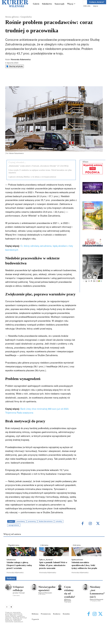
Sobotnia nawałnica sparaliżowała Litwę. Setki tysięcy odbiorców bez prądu (84, 565)
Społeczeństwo (77, 560)
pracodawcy (21, 521)
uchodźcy (59, 521)
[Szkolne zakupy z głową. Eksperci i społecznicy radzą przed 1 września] (21, 551)
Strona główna (12, 17)
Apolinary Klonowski (67, 600)
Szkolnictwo (11, 560)
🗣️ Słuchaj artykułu (14, 66)
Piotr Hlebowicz (43, 575)
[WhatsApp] (38, 79)
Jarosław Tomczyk (19, 593)
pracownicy (32, 521)
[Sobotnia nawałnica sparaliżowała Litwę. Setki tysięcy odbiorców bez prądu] (86, 551)
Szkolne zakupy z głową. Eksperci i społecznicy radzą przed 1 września (19, 565)
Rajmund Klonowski (60, 575)
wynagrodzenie (13, 525)
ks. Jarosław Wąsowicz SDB (22, 575)
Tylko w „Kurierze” (46, 560)
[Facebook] (26, 79)
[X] (32, 79)
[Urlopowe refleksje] (8, 587)
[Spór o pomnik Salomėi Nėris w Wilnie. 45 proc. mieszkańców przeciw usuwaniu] (54, 551)
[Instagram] (90, 524)
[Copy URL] (51, 79)
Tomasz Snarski (96, 575)
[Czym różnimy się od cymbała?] (60, 587)
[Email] (45, 79)
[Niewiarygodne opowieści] (34, 587)
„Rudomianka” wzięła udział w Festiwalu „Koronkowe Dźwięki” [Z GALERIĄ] (38, 166)
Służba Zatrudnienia (46, 521)
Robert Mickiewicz (79, 575)
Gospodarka (26, 17)
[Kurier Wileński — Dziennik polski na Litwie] (15, 3)
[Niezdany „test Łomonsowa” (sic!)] (85, 587)
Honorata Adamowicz (21, 59)
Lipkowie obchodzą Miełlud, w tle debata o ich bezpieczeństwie (32, 177)
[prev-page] (7, 606)
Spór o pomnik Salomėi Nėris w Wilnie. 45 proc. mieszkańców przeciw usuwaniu (53, 565)
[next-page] (11, 606)
